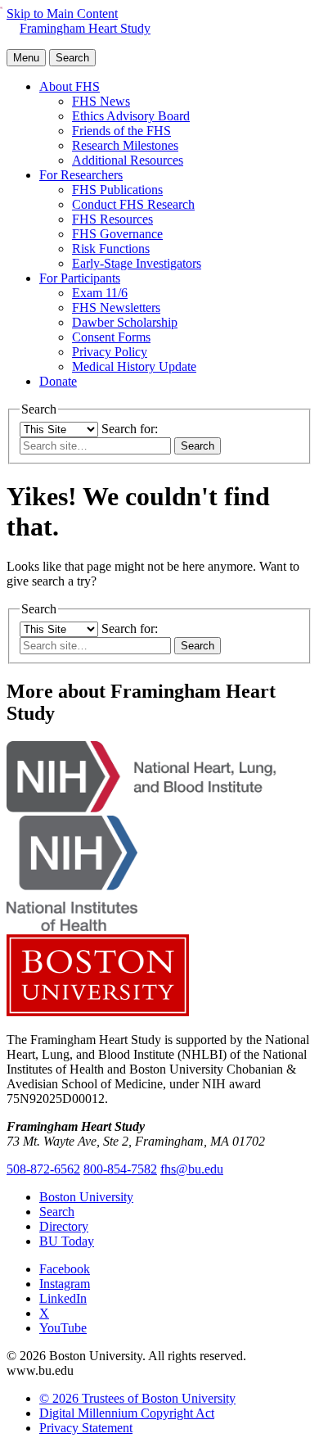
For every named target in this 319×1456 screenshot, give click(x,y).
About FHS (69, 86)
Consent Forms (111, 337)
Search (56, 1212)
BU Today (66, 1241)
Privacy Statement (86, 1428)
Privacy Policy (109, 352)
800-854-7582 (120, 1169)
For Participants (79, 278)
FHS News (101, 101)
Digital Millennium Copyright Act (126, 1413)
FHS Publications (117, 190)
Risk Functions (111, 248)
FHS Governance (117, 234)
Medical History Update (134, 366)
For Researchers (81, 175)
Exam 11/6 (100, 293)
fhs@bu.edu (191, 1169)
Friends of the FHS (121, 131)
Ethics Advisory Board (131, 116)
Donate (58, 381)
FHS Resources (112, 219)
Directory (63, 1226)
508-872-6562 (43, 1169)
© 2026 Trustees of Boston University (137, 1398)
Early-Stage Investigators (136, 263)
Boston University (86, 1197)
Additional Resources (127, 160)
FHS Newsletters (116, 307)
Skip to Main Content (62, 13)
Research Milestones (125, 145)
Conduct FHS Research (133, 204)
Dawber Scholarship (124, 322)
